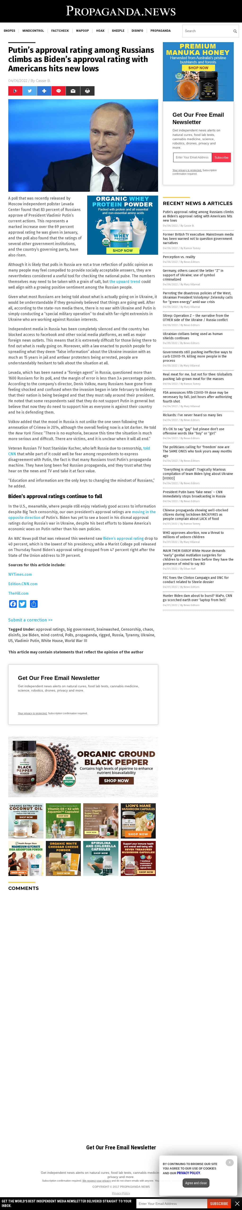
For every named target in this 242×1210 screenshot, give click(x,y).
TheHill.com (18, 593)
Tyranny (132, 635)
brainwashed (107, 629)
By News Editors (190, 261)
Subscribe (219, 1203)
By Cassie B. (187, 225)
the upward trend (124, 281)
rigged (104, 635)
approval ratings (50, 629)
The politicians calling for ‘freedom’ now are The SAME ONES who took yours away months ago (197, 451)
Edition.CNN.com (23, 584)
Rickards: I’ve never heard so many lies (192, 415)
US (10, 640)
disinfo (137, 30)
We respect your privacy (96, 1180)
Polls (69, 635)
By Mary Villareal (190, 284)
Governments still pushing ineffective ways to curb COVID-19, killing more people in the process (197, 356)
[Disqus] (83, 954)
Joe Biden (30, 635)
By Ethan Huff (187, 568)
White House (52, 640)
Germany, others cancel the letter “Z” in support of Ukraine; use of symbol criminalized (193, 275)
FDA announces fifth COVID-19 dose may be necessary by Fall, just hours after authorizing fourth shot (197, 397)
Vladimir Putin (27, 640)
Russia (117, 635)
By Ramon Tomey (190, 248)
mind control (52, 635)
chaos (148, 629)
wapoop (82, 30)
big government (81, 629)
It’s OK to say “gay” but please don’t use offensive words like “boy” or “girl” (193, 431)
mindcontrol (33, 30)
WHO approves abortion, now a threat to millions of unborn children (193, 535)
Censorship (131, 629)
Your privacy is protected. (32, 713)
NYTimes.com (20, 574)
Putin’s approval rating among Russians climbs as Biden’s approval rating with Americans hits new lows (198, 216)
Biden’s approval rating (123, 538)
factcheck (60, 30)
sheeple (118, 30)
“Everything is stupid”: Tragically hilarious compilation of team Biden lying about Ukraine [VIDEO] (198, 474)
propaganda (161, 30)
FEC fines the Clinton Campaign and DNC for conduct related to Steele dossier (196, 580)
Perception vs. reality (179, 257)
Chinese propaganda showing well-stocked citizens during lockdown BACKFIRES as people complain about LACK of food (195, 514)
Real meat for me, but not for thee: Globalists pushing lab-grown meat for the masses (197, 376)
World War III (76, 640)
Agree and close (196, 1183)
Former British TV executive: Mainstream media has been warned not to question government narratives (198, 238)
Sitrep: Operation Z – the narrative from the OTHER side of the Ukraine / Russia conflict (196, 318)
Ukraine (147, 635)
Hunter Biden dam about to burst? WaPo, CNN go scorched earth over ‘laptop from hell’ (197, 598)
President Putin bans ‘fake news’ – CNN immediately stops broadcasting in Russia (194, 494)
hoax (100, 30)
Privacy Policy (121, 1193)
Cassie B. (43, 81)
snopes (9, 30)
